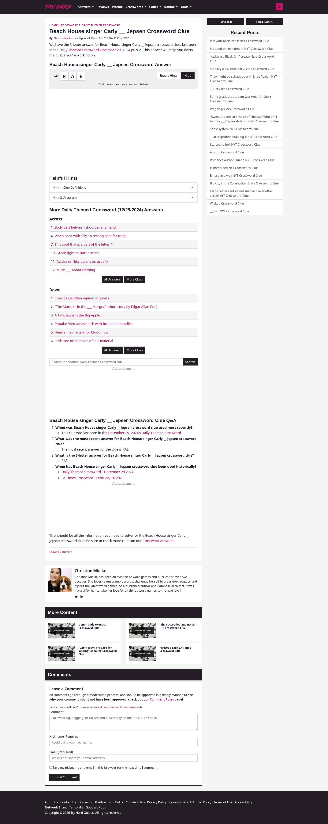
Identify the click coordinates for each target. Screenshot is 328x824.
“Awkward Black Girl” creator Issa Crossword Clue (242, 58)
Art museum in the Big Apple (77, 315)
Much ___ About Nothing (76, 270)
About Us (51, 802)
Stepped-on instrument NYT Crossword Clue (242, 49)
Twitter (225, 22)
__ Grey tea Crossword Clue (229, 89)
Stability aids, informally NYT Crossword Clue (242, 69)
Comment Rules (162, 699)
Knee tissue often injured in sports (82, 298)
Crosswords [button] (135, 7)
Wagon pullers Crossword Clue (232, 109)
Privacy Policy (108, 706)
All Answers (112, 279)
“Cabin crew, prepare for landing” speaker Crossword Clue (97, 651)
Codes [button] (154, 7)
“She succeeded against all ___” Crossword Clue (177, 626)
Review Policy (178, 802)
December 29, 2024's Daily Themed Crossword (144, 432)
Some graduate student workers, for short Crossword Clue (240, 99)
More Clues (135, 279)
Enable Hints (168, 75)
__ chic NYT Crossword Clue (229, 211)
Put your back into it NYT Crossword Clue (239, 41)
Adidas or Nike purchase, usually (82, 261)
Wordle (117, 7)
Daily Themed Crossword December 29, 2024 (94, 50)
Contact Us (68, 802)
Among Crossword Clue (227, 152)
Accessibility (243, 802)
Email (61, 752)
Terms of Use (223, 802)
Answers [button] (84, 7)
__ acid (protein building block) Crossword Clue (243, 137)
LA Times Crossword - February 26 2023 (93, 478)
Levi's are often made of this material (84, 340)
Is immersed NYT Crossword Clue (234, 168)
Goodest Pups (96, 807)
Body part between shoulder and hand (85, 227)
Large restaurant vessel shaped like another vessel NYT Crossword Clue (241, 193)
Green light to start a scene (78, 253)
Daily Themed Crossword (101, 25)
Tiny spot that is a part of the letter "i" (84, 244)
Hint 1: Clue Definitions (69, 187)
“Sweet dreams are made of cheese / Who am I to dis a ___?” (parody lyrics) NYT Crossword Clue (244, 119)
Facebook (264, 22)
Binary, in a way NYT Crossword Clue (236, 175)
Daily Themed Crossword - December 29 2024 (97, 471)
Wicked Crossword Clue (227, 203)
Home (53, 25)
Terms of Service (128, 706)
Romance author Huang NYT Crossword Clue (242, 160)
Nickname (64, 736)
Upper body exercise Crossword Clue (92, 626)
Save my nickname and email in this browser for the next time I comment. (105, 767)
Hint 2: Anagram (65, 197)
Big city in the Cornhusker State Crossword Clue (244, 183)
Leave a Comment (60, 552)
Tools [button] (185, 7)
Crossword (69, 25)
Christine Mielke (63, 38)
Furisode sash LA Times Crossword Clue (175, 649)
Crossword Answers (158, 540)
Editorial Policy (200, 802)
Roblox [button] (169, 7)
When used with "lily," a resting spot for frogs (90, 236)
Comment (56, 712)
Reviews (103, 7)
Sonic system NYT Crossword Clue (234, 129)
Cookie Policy (135, 802)
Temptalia (76, 807)
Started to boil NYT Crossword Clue (235, 144)
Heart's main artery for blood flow (81, 332)
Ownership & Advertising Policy (101, 802)
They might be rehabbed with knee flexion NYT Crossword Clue (243, 78)
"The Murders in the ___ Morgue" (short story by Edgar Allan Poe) (106, 306)
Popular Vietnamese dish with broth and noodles (93, 323)
